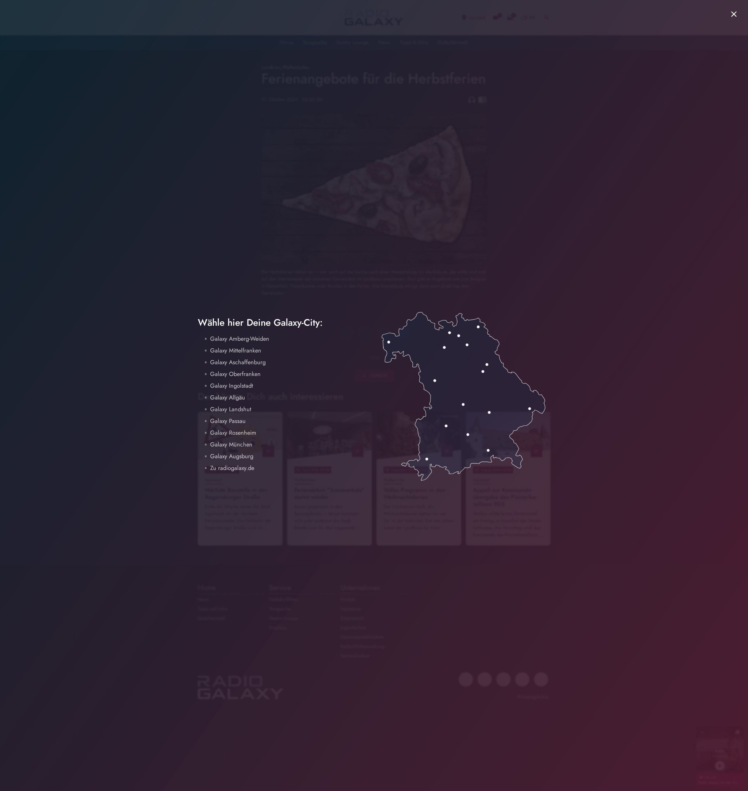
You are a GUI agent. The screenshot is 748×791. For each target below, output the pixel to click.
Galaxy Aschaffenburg (238, 362)
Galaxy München (231, 444)
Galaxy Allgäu (227, 397)
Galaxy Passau (228, 421)
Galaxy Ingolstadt (231, 386)
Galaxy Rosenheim (233, 433)
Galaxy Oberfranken (235, 374)
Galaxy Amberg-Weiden (239, 339)
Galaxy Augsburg (231, 456)
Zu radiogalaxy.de (232, 468)
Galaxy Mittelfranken (235, 350)
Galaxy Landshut (230, 409)
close (734, 14)
